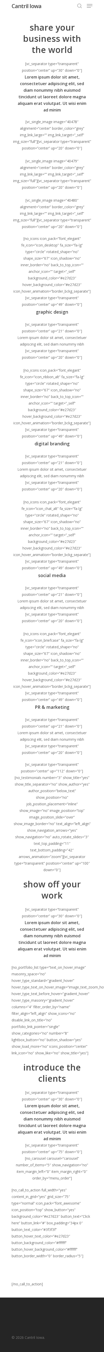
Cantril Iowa (26, 6)
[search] (79, 6)
